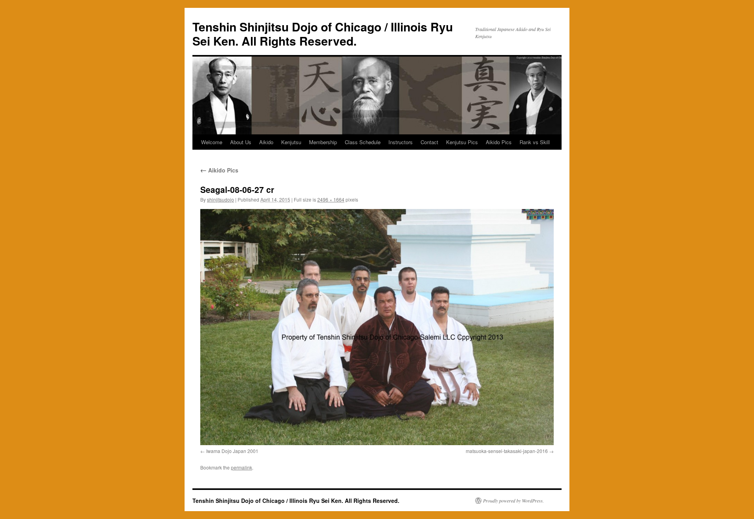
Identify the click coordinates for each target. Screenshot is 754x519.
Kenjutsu (291, 142)
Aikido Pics (499, 142)
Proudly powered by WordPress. (513, 500)
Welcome (211, 142)
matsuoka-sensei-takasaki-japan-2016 (507, 450)
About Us (240, 142)
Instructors (400, 142)
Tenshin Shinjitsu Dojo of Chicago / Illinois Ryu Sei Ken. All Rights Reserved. (322, 33)
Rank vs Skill (535, 142)
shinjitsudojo (220, 199)
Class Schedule (363, 142)
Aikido (266, 142)
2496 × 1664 (330, 199)
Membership (323, 142)
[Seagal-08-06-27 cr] (377, 327)
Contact (429, 142)
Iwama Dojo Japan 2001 (232, 450)
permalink (241, 467)
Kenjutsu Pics (462, 142)
